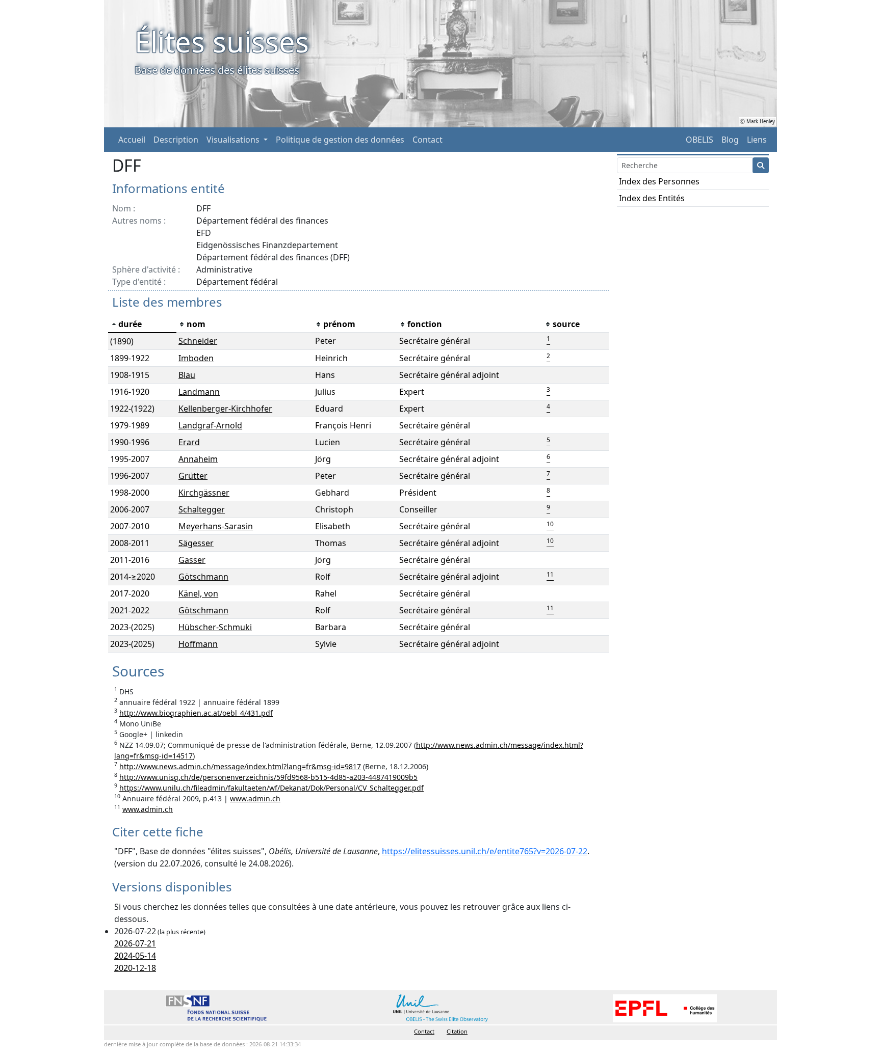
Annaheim (198, 459)
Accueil (131, 139)
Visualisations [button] (234, 139)
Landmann (199, 391)
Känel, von (198, 593)
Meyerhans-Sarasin (215, 526)
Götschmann (203, 576)
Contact (427, 139)
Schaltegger (201, 509)
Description (175, 139)
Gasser (191, 559)
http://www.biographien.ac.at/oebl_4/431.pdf (196, 713)
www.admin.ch (255, 798)
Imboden (196, 358)
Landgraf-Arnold (210, 425)
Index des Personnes (659, 181)
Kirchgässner (203, 492)
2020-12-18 (135, 967)
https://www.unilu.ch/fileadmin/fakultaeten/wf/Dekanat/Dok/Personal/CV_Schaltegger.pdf (271, 788)
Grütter (193, 475)
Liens (757, 139)
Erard (189, 442)
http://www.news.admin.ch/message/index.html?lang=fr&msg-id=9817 (240, 766)
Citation (457, 1031)
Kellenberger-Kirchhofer (225, 408)
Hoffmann (198, 643)
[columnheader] (142, 324)
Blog (730, 139)
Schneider (197, 340)
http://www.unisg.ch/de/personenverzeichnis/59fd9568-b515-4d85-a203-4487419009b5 (268, 777)
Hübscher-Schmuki (215, 627)
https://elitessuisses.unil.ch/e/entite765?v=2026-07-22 (484, 851)
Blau (186, 375)
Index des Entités (652, 198)
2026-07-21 (135, 943)
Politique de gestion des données (340, 139)
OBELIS (699, 139)
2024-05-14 (135, 955)
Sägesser (196, 543)
